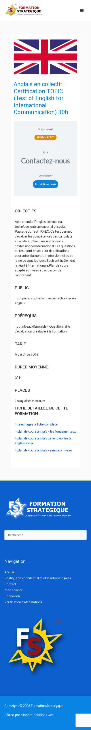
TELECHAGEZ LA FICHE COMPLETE (37, 424)
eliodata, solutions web (37, 715)
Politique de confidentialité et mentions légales (37, 578)
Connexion (12, 596)
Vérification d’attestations (23, 602)
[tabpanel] (45, 333)
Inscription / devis (45, 184)
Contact (10, 584)
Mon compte (13, 590)
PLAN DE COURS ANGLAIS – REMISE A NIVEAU (44, 450)
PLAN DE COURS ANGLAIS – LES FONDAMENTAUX (46, 431)
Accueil (9, 572)
